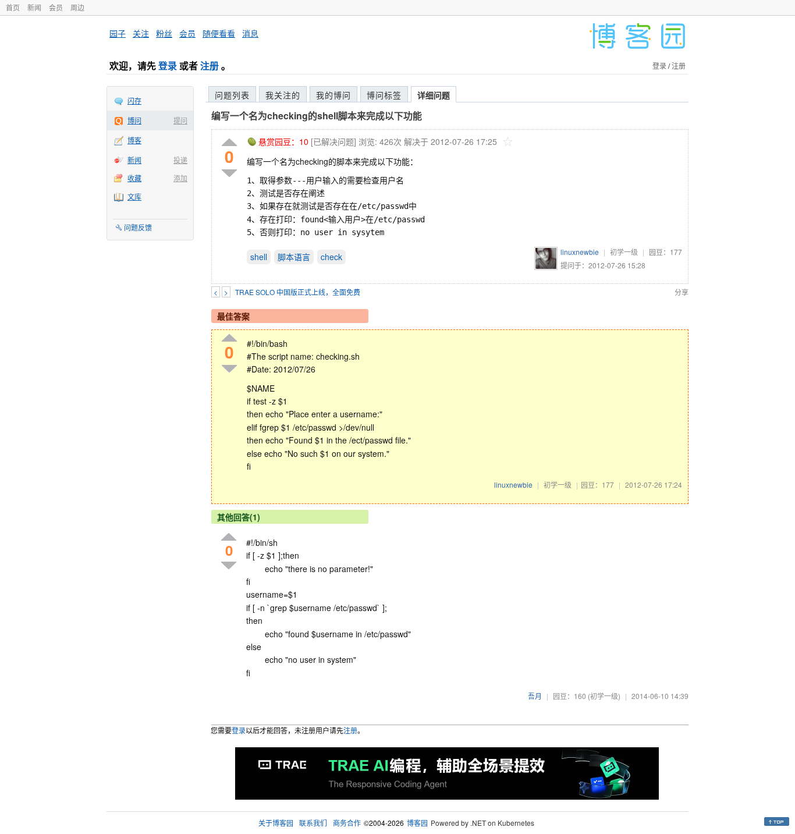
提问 (180, 120)
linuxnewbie (579, 252)
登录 (167, 65)
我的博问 (333, 95)
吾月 (535, 696)
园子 (117, 33)
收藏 (134, 178)
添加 (180, 178)
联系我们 (313, 823)
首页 (13, 7)
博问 (134, 120)
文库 (134, 196)
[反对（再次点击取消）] (229, 173)
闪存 (134, 100)
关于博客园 (275, 823)
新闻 (34, 7)
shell (258, 256)
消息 (250, 33)
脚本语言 (294, 256)
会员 (56, 7)
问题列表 (232, 95)
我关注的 (282, 95)
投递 (180, 160)
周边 (77, 7)
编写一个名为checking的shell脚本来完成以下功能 (316, 115)
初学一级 (624, 252)
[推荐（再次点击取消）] (229, 143)
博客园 (417, 823)
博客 (134, 140)
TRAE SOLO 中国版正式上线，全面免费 (297, 292)
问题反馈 (138, 227)
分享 (681, 292)
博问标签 (384, 95)
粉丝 (164, 33)
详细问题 (433, 95)
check (331, 256)
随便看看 (219, 33)
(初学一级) (604, 696)
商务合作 (347, 823)
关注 (141, 33)
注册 (209, 65)
